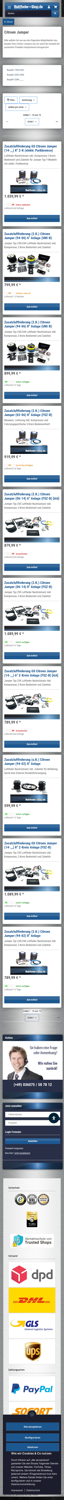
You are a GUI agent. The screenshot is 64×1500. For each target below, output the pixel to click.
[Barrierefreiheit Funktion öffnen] (54, 1118)
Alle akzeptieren (33, 1426)
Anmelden (32, 1141)
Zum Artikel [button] (32, 218)
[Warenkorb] (55, 7)
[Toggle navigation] (9, 6)
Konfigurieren (32, 1437)
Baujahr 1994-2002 (15, 70)
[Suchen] (55, 13)
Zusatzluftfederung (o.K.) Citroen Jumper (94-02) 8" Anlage (27, 762)
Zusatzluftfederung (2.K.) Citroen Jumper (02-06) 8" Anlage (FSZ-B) (28, 413)
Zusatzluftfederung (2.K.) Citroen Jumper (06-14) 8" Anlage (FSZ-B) (28, 585)
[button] (49, 7)
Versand (35, 1495)
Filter (12, 100)
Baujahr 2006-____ (15, 79)
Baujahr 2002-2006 (15, 74)
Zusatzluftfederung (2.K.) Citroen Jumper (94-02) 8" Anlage (27, 934)
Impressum (17, 1490)
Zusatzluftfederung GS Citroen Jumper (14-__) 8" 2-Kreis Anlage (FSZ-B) (30, 845)
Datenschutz (33, 1490)
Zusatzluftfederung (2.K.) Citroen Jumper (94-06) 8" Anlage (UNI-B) (28, 324)
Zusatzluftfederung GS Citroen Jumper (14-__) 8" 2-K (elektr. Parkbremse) (30, 148)
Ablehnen (32, 1447)
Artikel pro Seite (16, 107)
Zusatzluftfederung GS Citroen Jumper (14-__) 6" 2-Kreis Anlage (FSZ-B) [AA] (31, 673)
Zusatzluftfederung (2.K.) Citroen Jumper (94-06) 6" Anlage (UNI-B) (28, 236)
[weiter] (57, 122)
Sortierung (27, 100)
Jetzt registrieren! (22, 1153)
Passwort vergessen (14, 1148)
